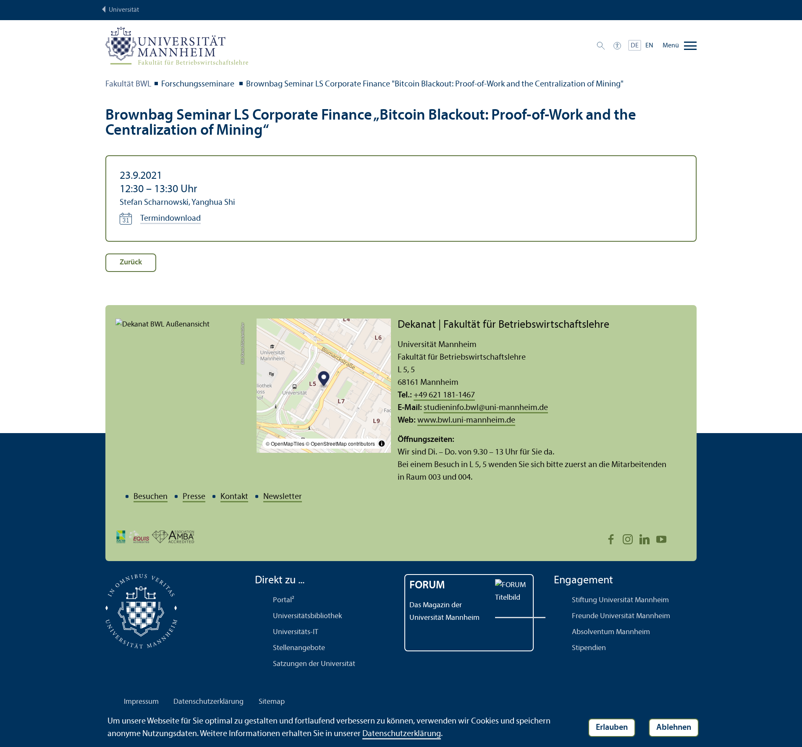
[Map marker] (324, 380)
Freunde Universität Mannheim (621, 616)
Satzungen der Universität (314, 664)
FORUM (427, 585)
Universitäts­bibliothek (307, 616)
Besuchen (151, 497)
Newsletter (282, 497)
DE (635, 45)
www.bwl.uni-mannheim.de (466, 420)
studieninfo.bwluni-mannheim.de (486, 408)
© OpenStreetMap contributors (340, 443)
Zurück (131, 262)
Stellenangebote (299, 648)
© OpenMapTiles (285, 443)
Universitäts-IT (295, 632)
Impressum (141, 702)
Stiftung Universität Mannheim (620, 600)
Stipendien (589, 648)
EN (649, 45)
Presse (194, 497)
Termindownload (170, 218)
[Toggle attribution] (382, 444)
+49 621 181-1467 (444, 395)
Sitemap (272, 702)
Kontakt (234, 497)
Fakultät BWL (128, 84)
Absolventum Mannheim (611, 632)
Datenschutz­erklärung (208, 702)
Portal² (283, 600)
